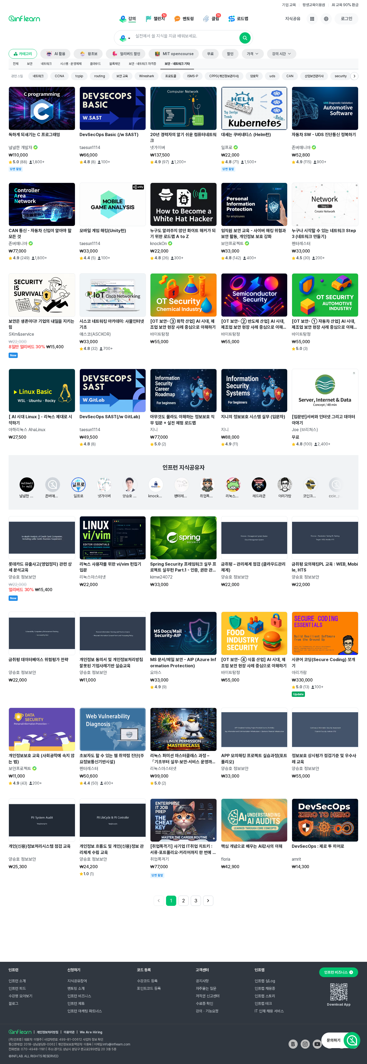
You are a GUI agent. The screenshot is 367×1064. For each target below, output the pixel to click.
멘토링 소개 (76, 988)
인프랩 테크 (263, 1003)
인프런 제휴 (76, 1003)
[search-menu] (124, 38)
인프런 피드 (17, 988)
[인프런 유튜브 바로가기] (317, 1044)
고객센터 (202, 970)
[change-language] (326, 18)
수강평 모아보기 (20, 996)
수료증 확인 (204, 1003)
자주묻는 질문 (206, 988)
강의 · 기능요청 (207, 1011)
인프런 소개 (17, 981)
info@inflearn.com (116, 1044)
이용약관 (69, 1032)
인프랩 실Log (265, 981)
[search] (245, 38)
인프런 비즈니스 (79, 996)
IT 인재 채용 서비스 (269, 1011)
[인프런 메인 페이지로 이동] (24, 18)
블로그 (13, 1003)
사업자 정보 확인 (93, 1039)
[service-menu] (312, 18)
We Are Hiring (91, 1032)
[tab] (16, 64)
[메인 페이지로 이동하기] (20, 1032)
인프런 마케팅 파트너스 (84, 1011)
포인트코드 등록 (149, 988)
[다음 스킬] (354, 76)
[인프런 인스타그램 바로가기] (305, 1044)
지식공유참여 (77, 981)
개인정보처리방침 (47, 1032)
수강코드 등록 (147, 981)
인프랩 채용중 (265, 988)
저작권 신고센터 (208, 996)
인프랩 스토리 (265, 996)
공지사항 (202, 981)
